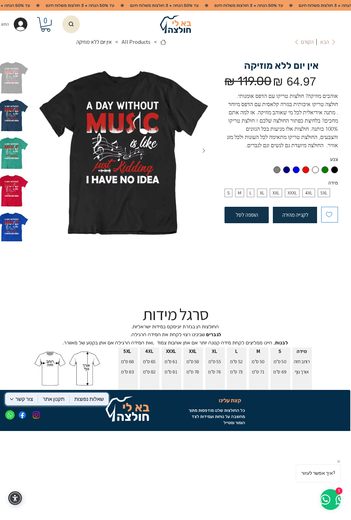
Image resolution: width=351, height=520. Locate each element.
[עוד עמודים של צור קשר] (11, 399)
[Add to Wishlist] (329, 215)
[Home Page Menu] (163, 42)
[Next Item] (203, 150)
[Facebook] (22, 415)
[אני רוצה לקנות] (71, 24)
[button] (46, 24)
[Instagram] (36, 415)
